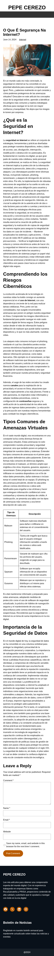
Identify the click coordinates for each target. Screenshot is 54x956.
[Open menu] (6, 8)
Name (6, 808)
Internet (22, 39)
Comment (8, 780)
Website (7, 832)
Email (6, 820)
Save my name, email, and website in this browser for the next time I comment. (25, 845)
